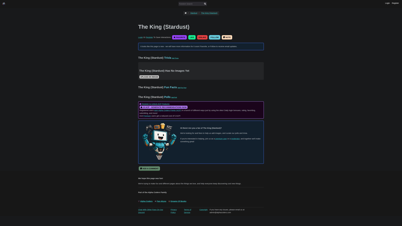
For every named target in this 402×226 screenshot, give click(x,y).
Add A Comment (150, 169)
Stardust (193, 13)
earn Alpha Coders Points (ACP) (167, 110)
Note (228, 37)
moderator (235, 139)
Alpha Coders (146, 201)
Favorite (180, 37)
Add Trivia (175, 58)
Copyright (203, 210)
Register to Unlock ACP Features (155, 104)
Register (395, 3)
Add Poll (174, 97)
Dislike (202, 37)
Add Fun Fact (182, 88)
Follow (215, 37)
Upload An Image (149, 77)
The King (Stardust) (209, 13)
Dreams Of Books (178, 201)
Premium (147, 116)
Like (192, 37)
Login (387, 3)
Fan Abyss (161, 201)
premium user (221, 139)
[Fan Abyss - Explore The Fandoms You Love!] (186, 13)
